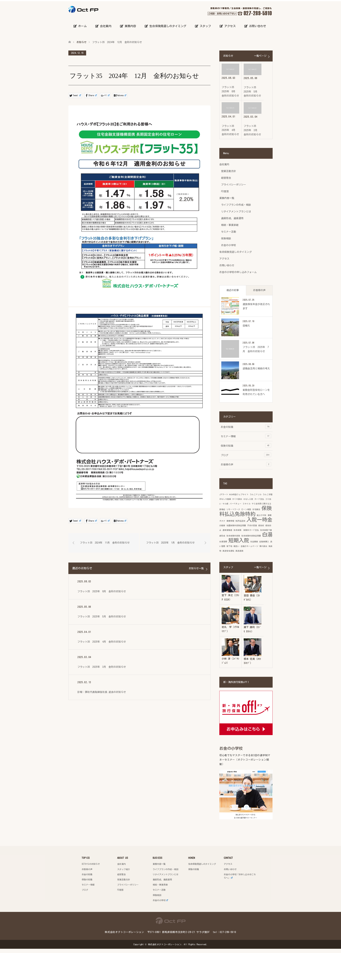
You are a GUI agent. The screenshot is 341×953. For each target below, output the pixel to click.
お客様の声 (259, 290)
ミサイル (246, 504)
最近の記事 (232, 290)
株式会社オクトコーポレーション (165, 944)
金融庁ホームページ (249, 546)
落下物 (229, 546)
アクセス (229, 26)
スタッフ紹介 (123, 869)
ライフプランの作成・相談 (236, 205)
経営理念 (226, 178)
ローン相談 (246, 509)
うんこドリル (255, 494)
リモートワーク (233, 509)
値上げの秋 (261, 515)
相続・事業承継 (230, 225)
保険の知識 (245, 445)
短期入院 (238, 540)
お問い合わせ (257, 26)
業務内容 (129, 26)
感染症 (261, 525)
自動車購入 (264, 541)
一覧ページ (260, 56)
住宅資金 (256, 509)
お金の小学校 (228, 245)
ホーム (82, 26)
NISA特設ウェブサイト (238, 494)
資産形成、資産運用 (232, 218)
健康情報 (230, 521)
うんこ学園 (267, 494)
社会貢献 (254, 541)
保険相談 (226, 238)
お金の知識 (245, 427)
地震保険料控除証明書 (236, 525)
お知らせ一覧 (196, 568)
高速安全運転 (228, 551)
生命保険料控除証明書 (251, 536)
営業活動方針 (228, 171)
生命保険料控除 (233, 536)
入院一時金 (259, 519)
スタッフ (204, 26)
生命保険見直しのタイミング (167, 26)
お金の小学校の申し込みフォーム (238, 272)
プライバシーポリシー (233, 184)
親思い (236, 546)
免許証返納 (240, 521)
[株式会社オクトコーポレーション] (98, 9)
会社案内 (105, 26)
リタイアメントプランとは (236, 211)
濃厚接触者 (227, 530)
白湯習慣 (223, 541)
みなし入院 (248, 499)
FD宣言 (225, 191)
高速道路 (239, 551)
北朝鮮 (222, 525)
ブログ (245, 455)
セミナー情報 (245, 436)
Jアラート (223, 494)
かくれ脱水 (237, 499)
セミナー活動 (228, 231)
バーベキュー (235, 504)
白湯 (267, 534)
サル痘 (225, 504)
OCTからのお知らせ (91, 864)
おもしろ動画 (225, 499)
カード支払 (259, 499)
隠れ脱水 (263, 546)
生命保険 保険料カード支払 (246, 530)
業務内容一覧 (226, 198)
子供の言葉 (252, 525)
